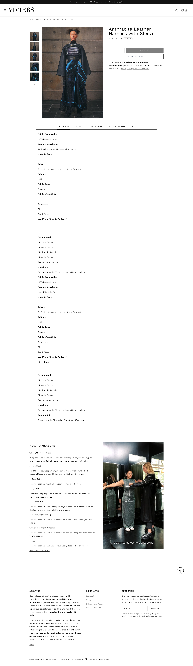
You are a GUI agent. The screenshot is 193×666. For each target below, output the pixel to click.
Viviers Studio (39, 659)
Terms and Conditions (95, 608)
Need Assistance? (136, 56)
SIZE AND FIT (78, 127)
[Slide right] (34, 84)
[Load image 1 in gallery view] (34, 36)
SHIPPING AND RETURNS (116, 127)
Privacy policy (65, 659)
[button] (4, 10)
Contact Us (90, 596)
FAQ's (88, 600)
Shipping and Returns (95, 604)
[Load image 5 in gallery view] (34, 76)
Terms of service (77, 659)
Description (64, 127)
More (31, 644)
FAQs (132, 127)
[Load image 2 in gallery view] (34, 46)
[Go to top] (180, 570)
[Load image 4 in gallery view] (34, 66)
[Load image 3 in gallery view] (34, 56)
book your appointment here (135, 69)
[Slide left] (34, 29)
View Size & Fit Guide (39, 551)
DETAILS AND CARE (95, 127)
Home (32, 19)
